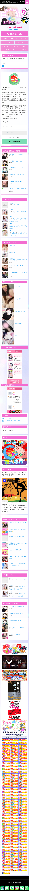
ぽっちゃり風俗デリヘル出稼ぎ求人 (11, 420)
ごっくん (24, 219)
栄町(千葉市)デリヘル (14, 380)
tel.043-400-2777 (14, 29)
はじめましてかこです (20, 311)
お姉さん (18, 211)
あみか (11, 203)
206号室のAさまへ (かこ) (16, 161)
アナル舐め (21, 212)
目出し (16, 221)
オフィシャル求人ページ (8, 418)
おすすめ (14, 235)
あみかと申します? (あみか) (17, 174)
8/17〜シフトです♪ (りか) (16, 266)
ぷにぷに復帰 (18, 299)
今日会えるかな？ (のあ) (16, 181)
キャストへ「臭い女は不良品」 (18, 536)
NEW (18, 204)
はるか (11, 210)
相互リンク (4, 422)
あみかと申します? (19, 287)
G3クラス (14, 204)
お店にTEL (15, 34)
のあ (11, 216)
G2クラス (14, 211)
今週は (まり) (13, 245)
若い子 (18, 232)
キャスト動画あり (13, 212)
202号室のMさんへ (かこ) (16, 168)
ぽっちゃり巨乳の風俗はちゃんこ (13, 502)
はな (11, 230)
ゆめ (11, 223)
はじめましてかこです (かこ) (17, 154)
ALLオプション (12, 221)
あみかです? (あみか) (15, 634)
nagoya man (4, 502)
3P (18, 212)
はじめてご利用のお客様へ (16, 550)
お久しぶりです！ (19, 335)
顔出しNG (22, 233)
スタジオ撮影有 (23, 232)
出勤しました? (18, 323)
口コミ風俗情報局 (14, 382)
